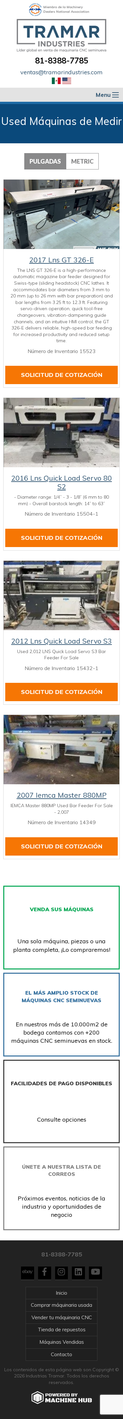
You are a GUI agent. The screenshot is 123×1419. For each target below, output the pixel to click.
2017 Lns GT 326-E (61, 260)
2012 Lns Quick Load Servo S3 (61, 641)
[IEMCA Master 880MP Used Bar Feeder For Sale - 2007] (61, 749)
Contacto (61, 1354)
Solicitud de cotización (61, 375)
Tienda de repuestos (62, 1329)
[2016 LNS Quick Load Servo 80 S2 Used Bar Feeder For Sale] (61, 432)
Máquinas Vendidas (61, 1342)
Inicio (61, 1293)
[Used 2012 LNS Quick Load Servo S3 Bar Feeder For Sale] (61, 595)
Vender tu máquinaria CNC (61, 1317)
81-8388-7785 (61, 60)
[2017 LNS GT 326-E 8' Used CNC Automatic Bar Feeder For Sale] (61, 214)
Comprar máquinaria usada (61, 1305)
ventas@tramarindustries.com (61, 72)
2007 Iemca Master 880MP (62, 795)
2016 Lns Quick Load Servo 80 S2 (61, 482)
